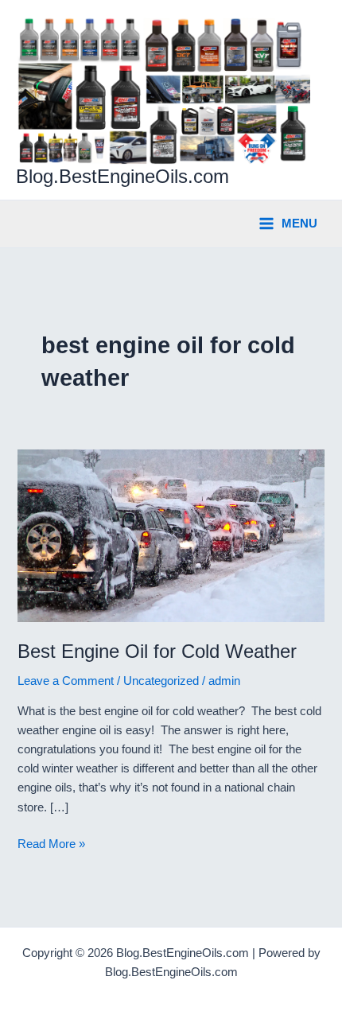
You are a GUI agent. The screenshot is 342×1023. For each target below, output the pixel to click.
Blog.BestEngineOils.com (122, 176)
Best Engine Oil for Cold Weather (157, 651)
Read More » (51, 845)
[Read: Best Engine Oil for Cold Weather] (170, 534)
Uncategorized (161, 681)
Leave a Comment (65, 681)
